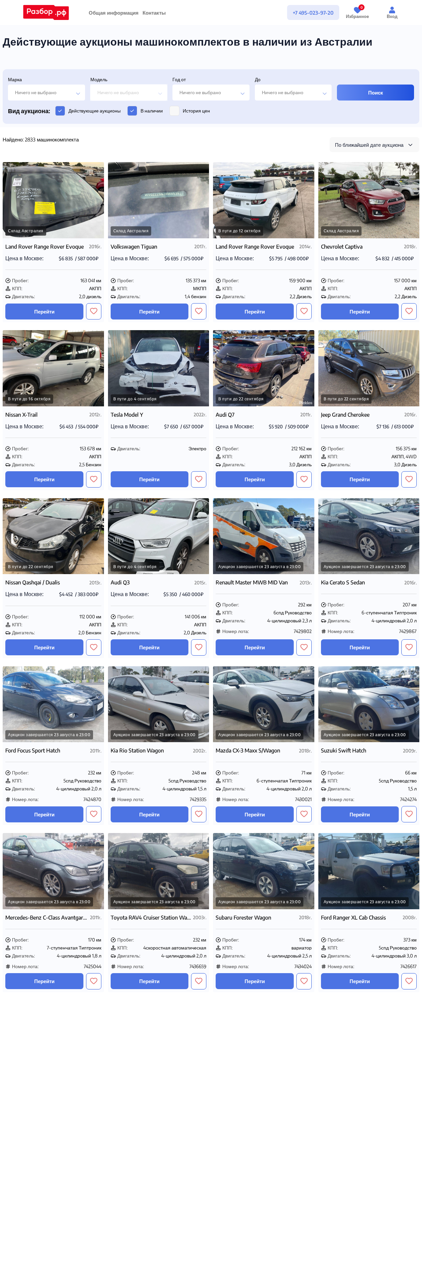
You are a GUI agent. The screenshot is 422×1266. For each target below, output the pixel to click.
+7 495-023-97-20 (313, 13)
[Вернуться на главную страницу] (46, 12)
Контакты (154, 13)
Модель (98, 79)
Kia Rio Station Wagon (137, 750)
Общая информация (114, 13)
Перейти (44, 312)
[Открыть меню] (266, 12)
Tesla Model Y (127, 415)
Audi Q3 (120, 582)
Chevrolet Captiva (342, 247)
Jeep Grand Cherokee (345, 415)
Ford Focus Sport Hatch (32, 750)
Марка (15, 79)
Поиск (375, 93)
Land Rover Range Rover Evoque (44, 247)
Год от (179, 79)
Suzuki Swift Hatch (343, 750)
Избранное (357, 12)
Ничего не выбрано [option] (35, 92)
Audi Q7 (225, 415)
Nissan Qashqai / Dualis (32, 582)
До (258, 79)
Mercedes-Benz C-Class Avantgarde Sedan (47, 918)
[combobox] (46, 93)
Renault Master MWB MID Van (252, 582)
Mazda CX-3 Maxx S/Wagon (248, 750)
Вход (392, 16)
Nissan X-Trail (21, 415)
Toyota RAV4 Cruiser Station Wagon (151, 918)
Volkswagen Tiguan (134, 247)
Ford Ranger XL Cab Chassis (353, 918)
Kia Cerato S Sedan (343, 582)
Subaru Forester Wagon (243, 918)
